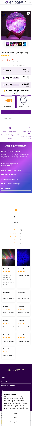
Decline (15, 417)
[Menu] (2, 2)
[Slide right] (29, 44)
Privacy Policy (23, 409)
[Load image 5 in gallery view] (24, 44)
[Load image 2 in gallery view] (12, 44)
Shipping (9, 61)
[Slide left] (3, 44)
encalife (3, 50)
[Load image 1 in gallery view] (7, 44)
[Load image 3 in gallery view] (16, 44)
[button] (25, 2)
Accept (15, 413)
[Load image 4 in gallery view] (20, 44)
